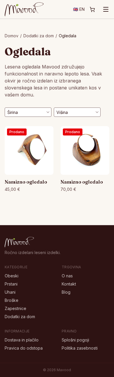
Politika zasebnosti (80, 348)
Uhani (10, 292)
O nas (67, 275)
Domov (11, 35)
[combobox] (28, 112)
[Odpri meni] (106, 9)
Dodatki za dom (38, 35)
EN (79, 9)
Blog (66, 292)
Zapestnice (15, 308)
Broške (11, 300)
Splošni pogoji (75, 339)
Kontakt (69, 283)
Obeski (11, 275)
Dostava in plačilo (22, 339)
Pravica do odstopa (24, 348)
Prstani (11, 283)
